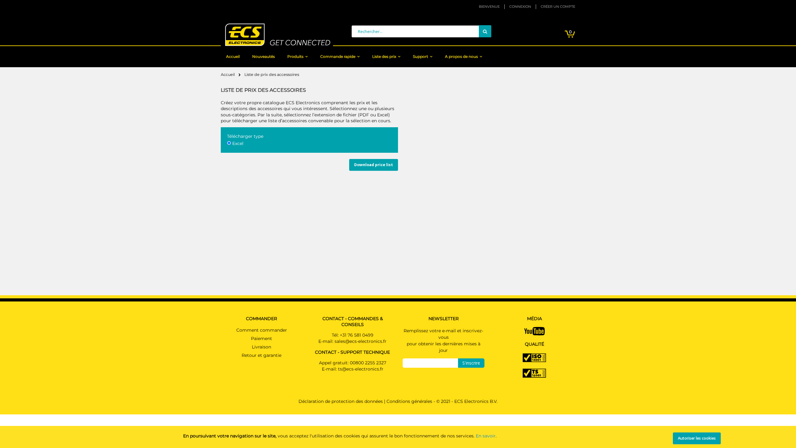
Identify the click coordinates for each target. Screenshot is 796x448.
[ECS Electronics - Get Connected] (277, 34)
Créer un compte (558, 6)
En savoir (486, 436)
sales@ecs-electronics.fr (360, 341)
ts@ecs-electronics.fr (360, 369)
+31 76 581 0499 (356, 335)
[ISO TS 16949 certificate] (534, 373)
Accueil (228, 74)
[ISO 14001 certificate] (534, 357)
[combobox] (421, 31)
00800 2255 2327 (368, 363)
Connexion (520, 6)
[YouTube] (534, 331)
